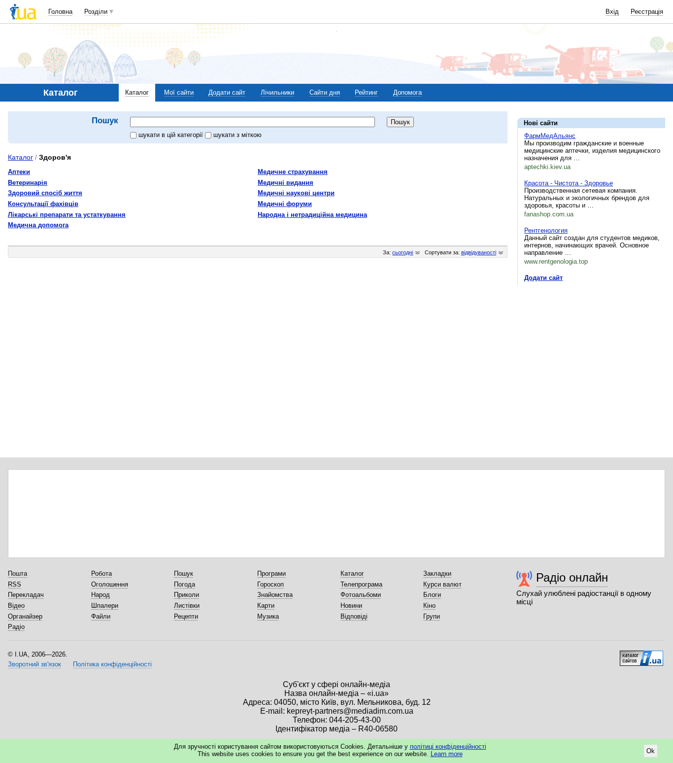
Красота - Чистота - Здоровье (568, 183)
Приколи (186, 594)
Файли (100, 616)
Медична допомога (38, 225)
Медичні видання (285, 182)
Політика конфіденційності (112, 664)
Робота (101, 573)
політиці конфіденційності (448, 746)
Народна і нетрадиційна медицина (312, 214)
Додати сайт (226, 92)
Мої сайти (179, 92)
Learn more (447, 754)
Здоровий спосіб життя (45, 193)
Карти (265, 605)
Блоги (432, 594)
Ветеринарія (27, 182)
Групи (431, 616)
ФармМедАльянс (549, 135)
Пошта (17, 573)
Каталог (137, 92)
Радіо (16, 626)
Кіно (429, 605)
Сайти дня (324, 92)
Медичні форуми (285, 204)
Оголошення (109, 584)
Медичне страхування (293, 171)
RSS (14, 584)
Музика (268, 616)
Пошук (183, 573)
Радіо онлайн (572, 577)
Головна (60, 11)
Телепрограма (361, 584)
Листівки (187, 605)
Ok (650, 751)
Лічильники (277, 92)
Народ (100, 594)
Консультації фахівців (43, 204)
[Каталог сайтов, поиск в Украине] (641, 655)
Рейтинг (366, 92)
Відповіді (354, 616)
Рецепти (186, 616)
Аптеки (19, 171)
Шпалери (104, 605)
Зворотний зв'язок (34, 664)
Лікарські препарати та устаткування (67, 214)
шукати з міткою (237, 135)
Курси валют (442, 584)
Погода (184, 584)
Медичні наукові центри (296, 193)
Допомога (407, 92)
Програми (271, 573)
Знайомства (275, 594)
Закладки (437, 573)
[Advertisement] (591, 353)
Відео (16, 605)
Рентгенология (546, 230)
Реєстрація (647, 11)
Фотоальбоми (360, 594)
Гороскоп (270, 584)
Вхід (612, 11)
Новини (351, 605)
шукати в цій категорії (171, 135)
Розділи (95, 11)
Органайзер (25, 616)
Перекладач (26, 594)
